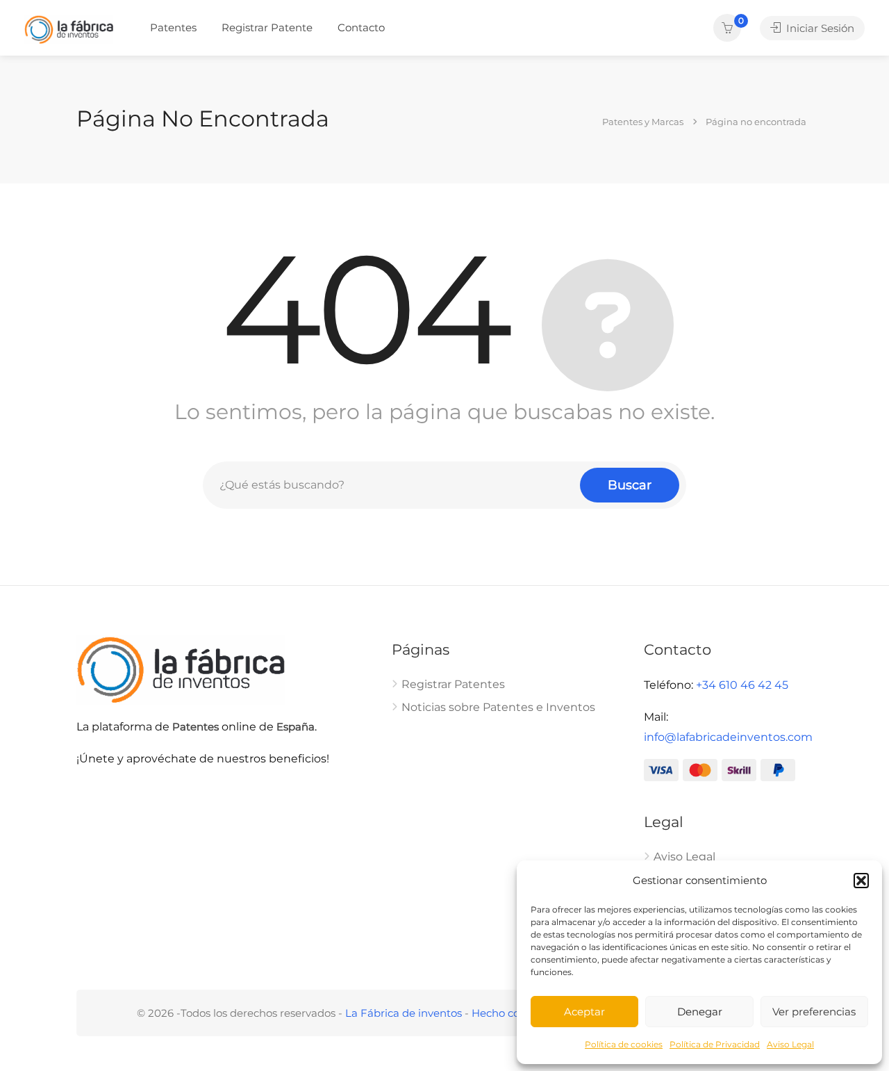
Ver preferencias (814, 1011)
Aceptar (584, 1011)
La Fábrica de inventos (403, 1013)
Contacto (361, 27)
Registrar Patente (267, 27)
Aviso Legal (790, 1044)
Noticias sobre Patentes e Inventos (498, 707)
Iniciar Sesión (818, 28)
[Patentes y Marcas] (68, 28)
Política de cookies (624, 1044)
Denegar (699, 1011)
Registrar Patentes (453, 684)
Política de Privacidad (715, 1044)
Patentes (173, 27)
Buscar (629, 485)
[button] (861, 881)
